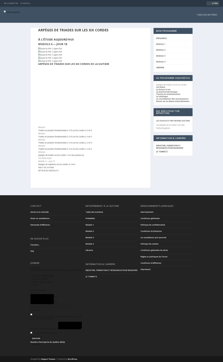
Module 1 (90, 225)
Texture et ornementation (168, 94)
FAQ (32, 251)
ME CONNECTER (11, 3)
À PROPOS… (26, 3)
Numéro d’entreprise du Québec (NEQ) (47, 342)
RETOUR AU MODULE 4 (48, 170)
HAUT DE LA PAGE (46, 167)
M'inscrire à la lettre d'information (44, 333)
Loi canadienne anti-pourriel (153, 237)
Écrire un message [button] (38, 290)
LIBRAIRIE (160, 67)
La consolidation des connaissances (172, 99)
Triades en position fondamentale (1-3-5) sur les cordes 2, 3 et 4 (65, 142)
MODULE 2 (160, 50)
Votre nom (34, 293)
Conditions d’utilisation (151, 231)
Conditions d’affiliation (151, 263)
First (55, 297)
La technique (162, 96)
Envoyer (36, 338)
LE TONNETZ (162, 151)
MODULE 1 (160, 44)
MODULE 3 (160, 56)
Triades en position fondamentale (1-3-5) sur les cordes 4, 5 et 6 (65, 130)
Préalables (90, 218)
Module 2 (90, 231)
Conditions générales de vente (154, 250)
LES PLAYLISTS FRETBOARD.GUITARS (173, 120)
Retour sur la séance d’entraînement (172, 101)
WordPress (72, 359)
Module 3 (90, 237)
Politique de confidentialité (153, 225)
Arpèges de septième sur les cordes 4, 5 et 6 (56, 164)
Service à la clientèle (39, 212)
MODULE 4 (160, 61)
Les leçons (160, 87)
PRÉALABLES (161, 38)
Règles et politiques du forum (154, 256)
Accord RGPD (36, 310)
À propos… (35, 244)
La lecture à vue (163, 89)
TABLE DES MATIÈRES (207, 15)
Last (55, 302)
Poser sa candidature (40, 218)
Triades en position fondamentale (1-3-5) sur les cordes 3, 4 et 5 (65, 136)
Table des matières (94, 212)
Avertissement (147, 212)
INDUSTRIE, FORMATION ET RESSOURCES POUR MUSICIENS (169, 146)
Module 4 (90, 244)
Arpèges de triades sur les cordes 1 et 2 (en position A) (61, 155)
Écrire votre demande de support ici (44, 329)
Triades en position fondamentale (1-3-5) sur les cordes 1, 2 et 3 (65, 149)
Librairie (89, 250)
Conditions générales (150, 218)
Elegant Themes (48, 359)
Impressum (146, 269)
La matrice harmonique (166, 92)
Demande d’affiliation (40, 225)
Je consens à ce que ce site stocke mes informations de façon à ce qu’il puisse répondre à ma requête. (56, 318)
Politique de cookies (149, 244)
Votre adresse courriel (39, 307)
